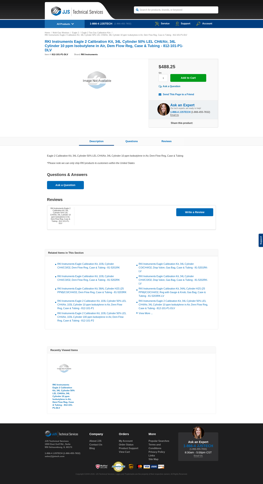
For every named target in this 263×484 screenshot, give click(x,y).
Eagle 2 (75, 33)
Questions (131, 141)
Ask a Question (171, 86)
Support (185, 23)
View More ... (146, 313)
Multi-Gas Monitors (61, 33)
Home (47, 33)
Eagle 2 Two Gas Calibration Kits (96, 33)
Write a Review (194, 212)
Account (207, 23)
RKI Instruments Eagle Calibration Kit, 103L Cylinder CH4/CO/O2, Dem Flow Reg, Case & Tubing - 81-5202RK (88, 278)
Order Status (126, 444)
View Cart (124, 452)
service (165, 23)
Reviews (166, 141)
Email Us (174, 115)
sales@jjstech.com (54, 456)
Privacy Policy (157, 452)
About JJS (95, 441)
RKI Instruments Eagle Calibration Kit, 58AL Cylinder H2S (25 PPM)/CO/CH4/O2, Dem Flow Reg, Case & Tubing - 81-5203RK (91, 290)
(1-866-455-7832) (122, 23)
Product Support (128, 448)
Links (152, 455)
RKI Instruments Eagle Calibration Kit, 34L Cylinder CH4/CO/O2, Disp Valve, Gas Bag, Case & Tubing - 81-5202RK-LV (173, 280)
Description (96, 141)
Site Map (153, 459)
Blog (92, 448)
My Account (126, 441)
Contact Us (95, 444)
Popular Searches (159, 441)
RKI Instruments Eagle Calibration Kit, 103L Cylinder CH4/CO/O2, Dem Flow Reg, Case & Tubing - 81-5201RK (88, 266)
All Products (63, 24)
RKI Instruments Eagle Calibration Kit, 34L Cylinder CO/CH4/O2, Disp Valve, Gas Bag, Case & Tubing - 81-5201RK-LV (173, 268)
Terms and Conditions (155, 446)
